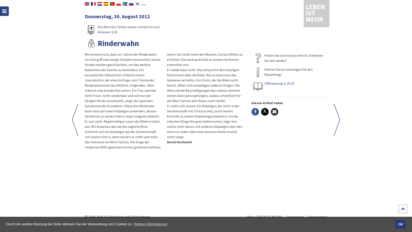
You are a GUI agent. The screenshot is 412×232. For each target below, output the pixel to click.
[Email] (274, 112)
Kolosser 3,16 (107, 32)
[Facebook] (255, 112)
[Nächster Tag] (337, 120)
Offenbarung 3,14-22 (279, 83)
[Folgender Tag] (75, 120)
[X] (265, 112)
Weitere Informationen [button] (150, 224)
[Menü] (4, 11)
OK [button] (400, 224)
